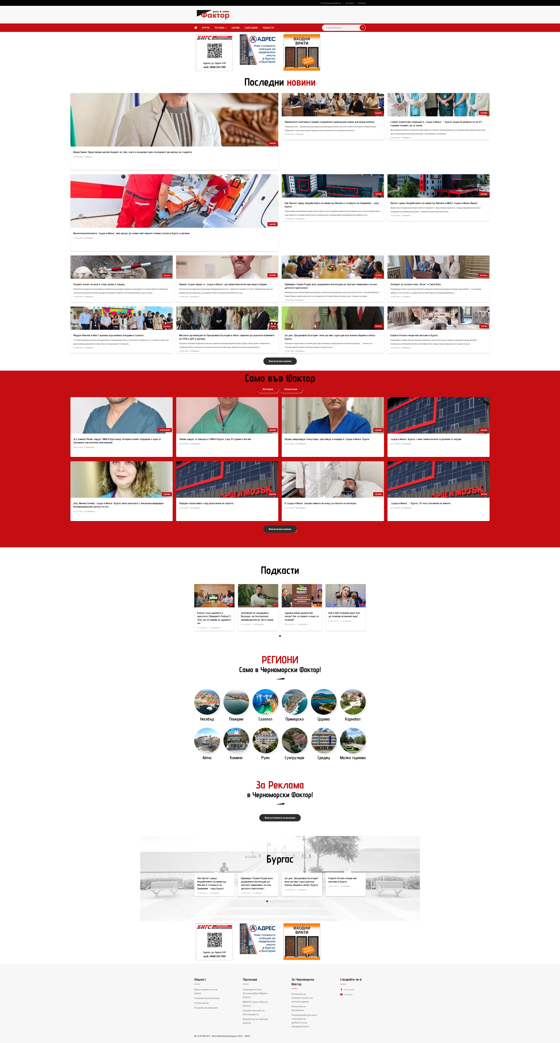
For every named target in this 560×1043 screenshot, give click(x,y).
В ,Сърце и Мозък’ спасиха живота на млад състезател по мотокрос (320, 503)
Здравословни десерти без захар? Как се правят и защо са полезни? (302, 616)
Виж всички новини (280, 361)
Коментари (291, 389)
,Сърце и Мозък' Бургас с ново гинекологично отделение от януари (425, 439)
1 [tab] (280, 636)
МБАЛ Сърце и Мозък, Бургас (255, 1003)
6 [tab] (283, 901)
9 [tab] (293, 901)
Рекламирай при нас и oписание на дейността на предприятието (304, 1021)
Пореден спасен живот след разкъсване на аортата (206, 503)
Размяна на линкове (206, 1007)
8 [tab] (289, 901)
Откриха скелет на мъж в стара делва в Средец (99, 284)
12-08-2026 (201, 893)
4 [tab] (277, 901)
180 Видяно (258, 890)
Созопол (166, 326)
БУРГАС (206, 27)
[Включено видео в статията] (231, 604)
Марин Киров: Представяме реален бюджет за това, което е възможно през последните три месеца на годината (132, 152)
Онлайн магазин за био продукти (254, 1012)
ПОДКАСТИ (268, 27)
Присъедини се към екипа (205, 991)
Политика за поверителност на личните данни (302, 998)
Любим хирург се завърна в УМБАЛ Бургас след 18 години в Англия (215, 439)
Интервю (268, 389)
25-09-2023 (333, 621)
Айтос (273, 326)
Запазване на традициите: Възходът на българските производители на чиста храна (257, 616)
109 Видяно (302, 886)
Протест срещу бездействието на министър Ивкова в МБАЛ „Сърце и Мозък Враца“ (434, 203)
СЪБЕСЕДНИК (251, 27)
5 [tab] (280, 901)
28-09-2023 (289, 624)
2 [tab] (270, 901)
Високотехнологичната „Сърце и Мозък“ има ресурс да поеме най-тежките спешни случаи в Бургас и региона (131, 233)
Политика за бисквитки (299, 1008)
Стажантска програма (206, 998)
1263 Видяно (258, 624)
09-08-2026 (333, 890)
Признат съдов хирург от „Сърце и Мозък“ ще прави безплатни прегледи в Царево (223, 284)
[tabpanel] (214, 609)
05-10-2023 (201, 628)
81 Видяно (214, 893)
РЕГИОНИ (219, 27)
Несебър (483, 275)
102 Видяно (345, 890)
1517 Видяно (346, 621)
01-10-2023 (245, 624)
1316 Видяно (215, 628)
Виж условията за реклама (280, 817)
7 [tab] (286, 901)
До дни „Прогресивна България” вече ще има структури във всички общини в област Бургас (258, 882)
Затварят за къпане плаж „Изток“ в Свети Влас (415, 284)
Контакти (350, 3)
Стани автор (201, 1002)
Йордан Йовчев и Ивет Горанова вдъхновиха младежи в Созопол (108, 335)
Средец (167, 275)
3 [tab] (273, 901)
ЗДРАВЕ (235, 27)
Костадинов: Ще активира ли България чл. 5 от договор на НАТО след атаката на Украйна (345, 882)
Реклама (362, 3)
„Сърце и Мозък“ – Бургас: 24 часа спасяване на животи (420, 503)
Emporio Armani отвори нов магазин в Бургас (414, 335)
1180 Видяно (302, 624)
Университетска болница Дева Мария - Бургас (255, 993)
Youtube (348, 994)
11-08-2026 (289, 886)
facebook (349, 989)
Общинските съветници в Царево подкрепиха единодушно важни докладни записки (329, 121)
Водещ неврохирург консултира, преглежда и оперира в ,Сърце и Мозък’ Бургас (327, 439)
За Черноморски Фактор (330, 3)
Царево (273, 143)
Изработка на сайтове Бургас (255, 1021)
